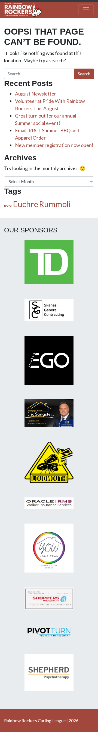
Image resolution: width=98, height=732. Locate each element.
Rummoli (55, 204)
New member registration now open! (54, 145)
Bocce (8, 206)
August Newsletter (35, 94)
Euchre (25, 204)
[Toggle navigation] (86, 9)
